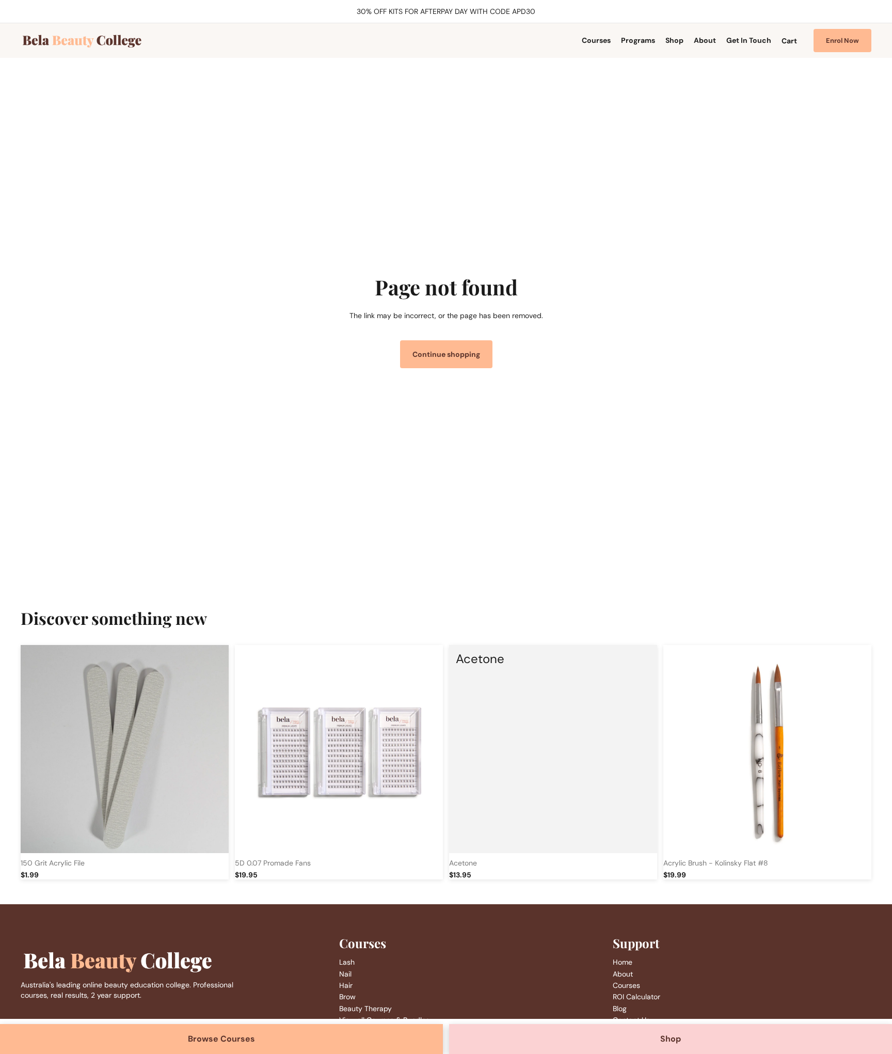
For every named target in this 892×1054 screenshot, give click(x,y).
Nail (345, 974)
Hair (346, 985)
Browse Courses (221, 1038)
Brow (347, 996)
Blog (620, 1008)
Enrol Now (842, 40)
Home (622, 962)
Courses (626, 985)
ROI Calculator (636, 996)
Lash (347, 962)
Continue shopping (446, 354)
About (623, 974)
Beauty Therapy (365, 1008)
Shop (670, 1038)
